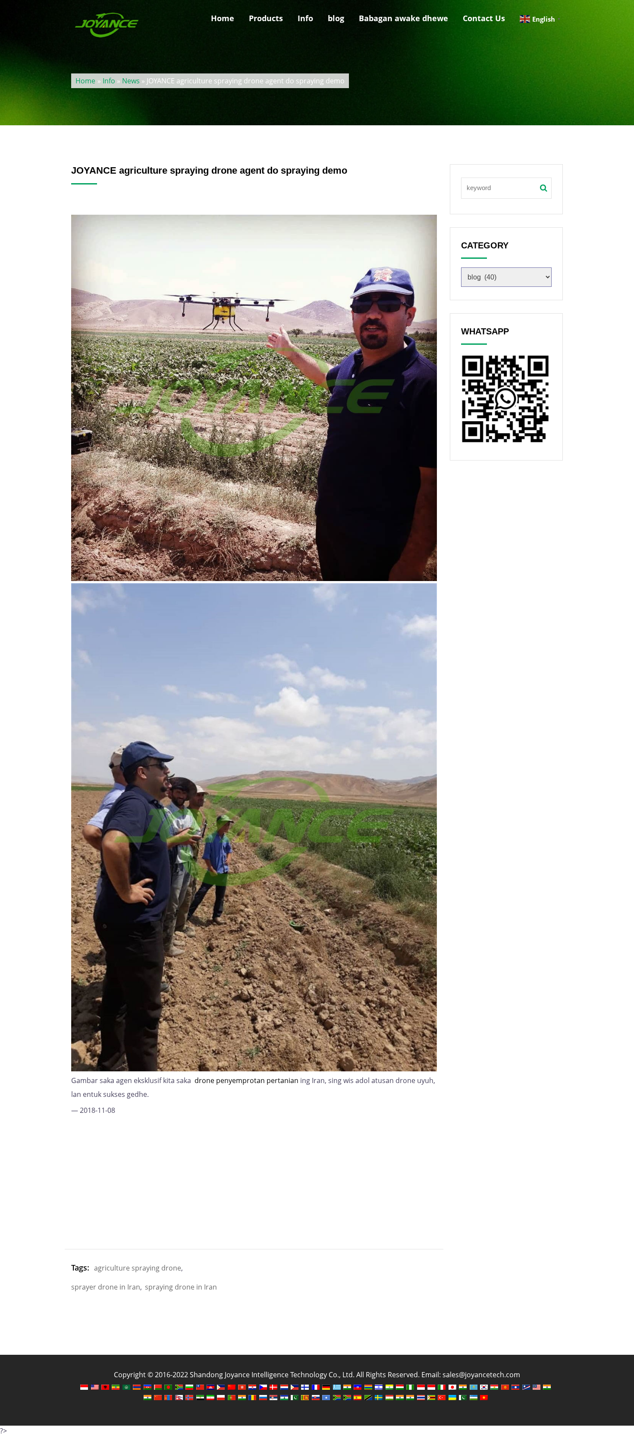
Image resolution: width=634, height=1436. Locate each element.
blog (336, 18)
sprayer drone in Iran (105, 1287)
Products (266, 18)
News (131, 81)
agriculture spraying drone (137, 1268)
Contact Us (484, 18)
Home (222, 18)
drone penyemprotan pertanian (246, 1080)
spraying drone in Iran (181, 1287)
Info (305, 18)
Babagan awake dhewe (403, 18)
